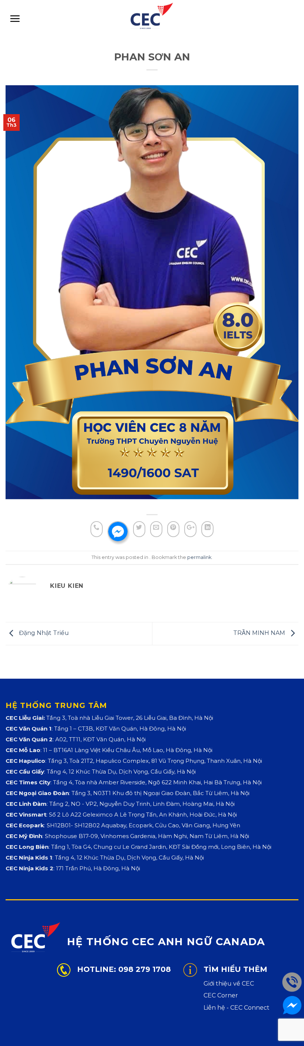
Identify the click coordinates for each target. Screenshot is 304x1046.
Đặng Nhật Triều (43, 632)
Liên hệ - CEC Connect (237, 1007)
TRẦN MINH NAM (260, 632)
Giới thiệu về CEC (229, 983)
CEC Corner (221, 995)
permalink (199, 557)
